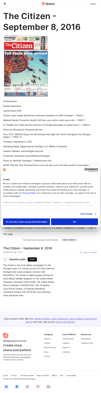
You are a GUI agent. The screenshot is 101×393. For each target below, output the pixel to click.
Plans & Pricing (49, 348)
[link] (93, 3)
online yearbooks (59, 318)
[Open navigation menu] (4, 3)
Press (46, 352)
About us (47, 339)
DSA (61, 375)
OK (74, 222)
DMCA (54, 375)
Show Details (86, 214)
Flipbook (66, 348)
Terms (5, 375)
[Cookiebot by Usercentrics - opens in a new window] (86, 170)
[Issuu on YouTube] (48, 387)
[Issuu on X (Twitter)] (27, 387)
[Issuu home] (48, 3)
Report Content (43, 375)
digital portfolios (42, 318)
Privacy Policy (29, 193)
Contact (47, 356)
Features (66, 343)
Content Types (68, 339)
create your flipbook (65, 322)
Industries (66, 352)
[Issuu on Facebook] (6, 387)
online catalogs (76, 318)
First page (8, 234)
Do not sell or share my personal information (26, 222)
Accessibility (71, 375)
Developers (86, 339)
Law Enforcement (27, 375)
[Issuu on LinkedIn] (17, 387)
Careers (47, 343)
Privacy (14, 375)
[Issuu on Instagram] (38, 387)
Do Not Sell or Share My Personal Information (19, 379)
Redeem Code (87, 343)
